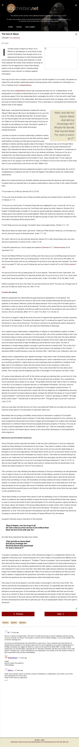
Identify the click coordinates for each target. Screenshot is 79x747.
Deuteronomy (59, 247)
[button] (76, 34)
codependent (19, 91)
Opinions (22, 623)
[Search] (76, 5)
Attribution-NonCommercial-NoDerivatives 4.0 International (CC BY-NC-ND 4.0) (39, 742)
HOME (10, 27)
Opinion (14, 623)
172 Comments (14, 38)
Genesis (45, 247)
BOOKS (19, 27)
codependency (25, 85)
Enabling (5, 292)
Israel (47, 211)
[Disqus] (39, 654)
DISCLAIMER (30, 27)
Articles (5, 623)
